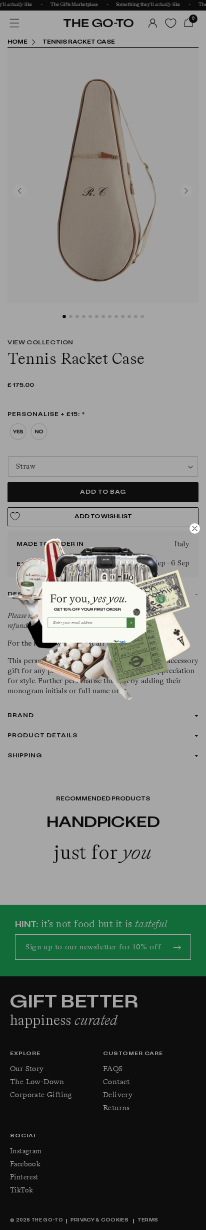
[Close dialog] (194, 528)
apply (123, 641)
